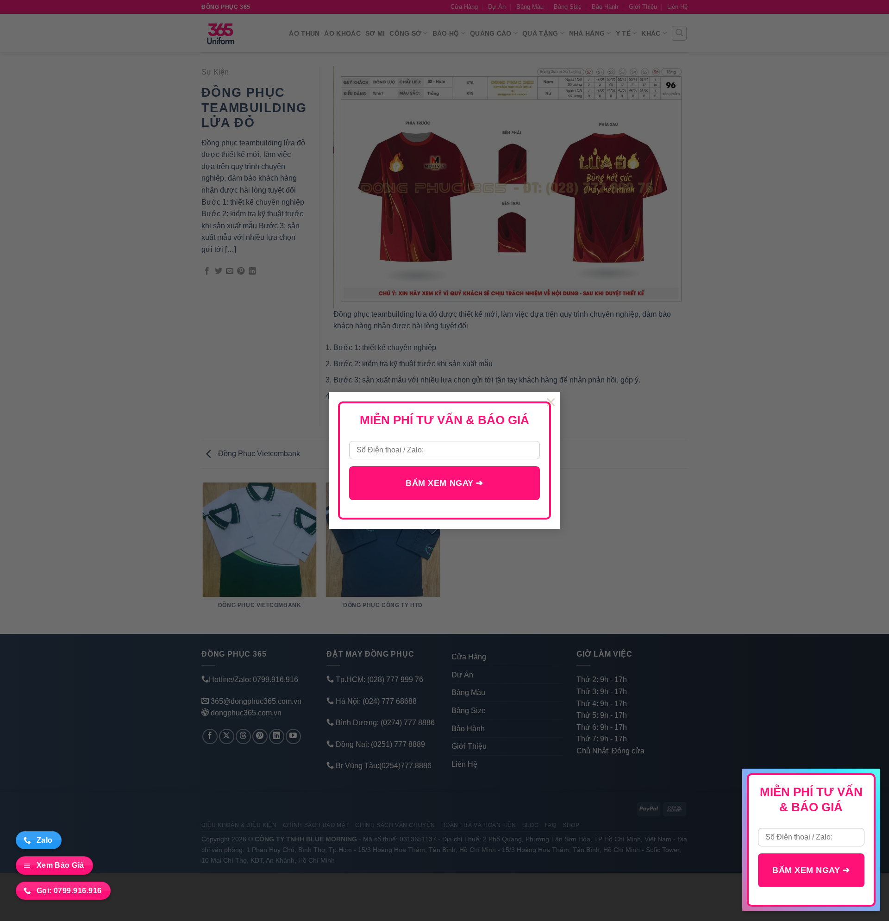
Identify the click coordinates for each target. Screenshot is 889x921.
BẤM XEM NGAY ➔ (444, 483)
